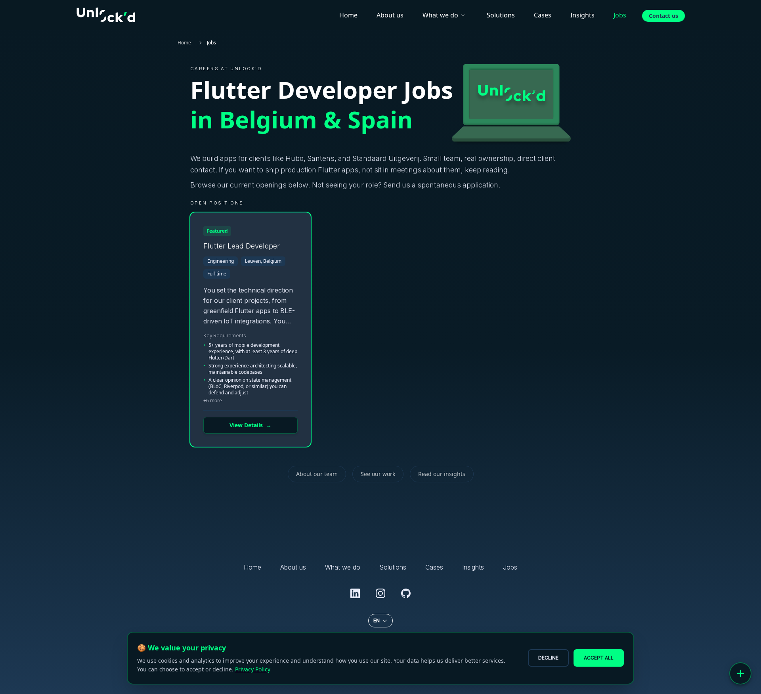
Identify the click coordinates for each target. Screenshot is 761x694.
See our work (378, 474)
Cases (542, 15)
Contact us (663, 15)
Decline (548, 658)
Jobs (620, 15)
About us (390, 15)
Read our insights (441, 474)
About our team (317, 474)
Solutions (501, 15)
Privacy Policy (252, 669)
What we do (440, 15)
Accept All (599, 658)
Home (348, 15)
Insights (582, 15)
